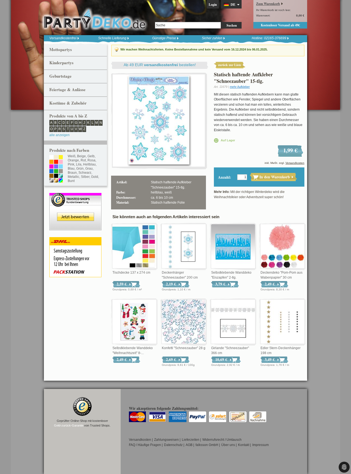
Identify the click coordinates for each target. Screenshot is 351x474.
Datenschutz (173, 445)
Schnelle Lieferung (112, 38)
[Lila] (56, 167)
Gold (94, 177)
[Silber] (51, 181)
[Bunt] (61, 181)
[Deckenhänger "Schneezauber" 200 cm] (183, 246)
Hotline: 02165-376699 (269, 38)
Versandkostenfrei (63, 38)
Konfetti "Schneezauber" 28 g (183, 348)
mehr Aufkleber (240, 86)
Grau (89, 168)
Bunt (71, 181)
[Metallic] (61, 176)
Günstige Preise (164, 38)
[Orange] (51, 162)
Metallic (73, 177)
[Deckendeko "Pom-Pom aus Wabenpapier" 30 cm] (282, 246)
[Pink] (51, 167)
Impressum (260, 445)
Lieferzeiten (190, 440)
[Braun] (51, 176)
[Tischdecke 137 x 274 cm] (134, 246)
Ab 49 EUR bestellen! (160, 65)
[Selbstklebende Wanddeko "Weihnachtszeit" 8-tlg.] (134, 322)
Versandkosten (294, 162)
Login (213, 4)
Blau (71, 168)
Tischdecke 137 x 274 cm (131, 272)
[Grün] (56, 171)
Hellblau (89, 164)
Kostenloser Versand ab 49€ (280, 25)
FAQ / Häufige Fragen (145, 445)
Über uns (228, 445)
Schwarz (84, 173)
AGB (189, 445)
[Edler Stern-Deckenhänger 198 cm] (282, 322)
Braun (72, 173)
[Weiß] (51, 157)
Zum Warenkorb (268, 3)
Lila (78, 164)
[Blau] (51, 171)
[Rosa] (61, 162)
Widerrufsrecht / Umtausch (222, 440)
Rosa (91, 160)
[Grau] (61, 171)
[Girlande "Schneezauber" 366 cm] (233, 322)
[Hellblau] (61, 167)
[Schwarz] (56, 176)
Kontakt (243, 445)
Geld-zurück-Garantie (68, 425)
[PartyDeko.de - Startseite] (94, 19)
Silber (85, 177)
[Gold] (56, 181)
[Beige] (56, 157)
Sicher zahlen (212, 38)
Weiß (71, 156)
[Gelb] (61, 157)
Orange (73, 160)
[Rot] (56, 162)
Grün (80, 168)
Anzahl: (224, 177)
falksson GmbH (207, 445)
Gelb (91, 156)
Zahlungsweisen (166, 440)
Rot (83, 160)
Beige (81, 156)
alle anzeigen (59, 135)
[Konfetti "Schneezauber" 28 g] (183, 322)
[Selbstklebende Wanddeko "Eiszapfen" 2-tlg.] (233, 246)
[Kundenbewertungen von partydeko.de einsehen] (75, 195)
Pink (71, 164)
